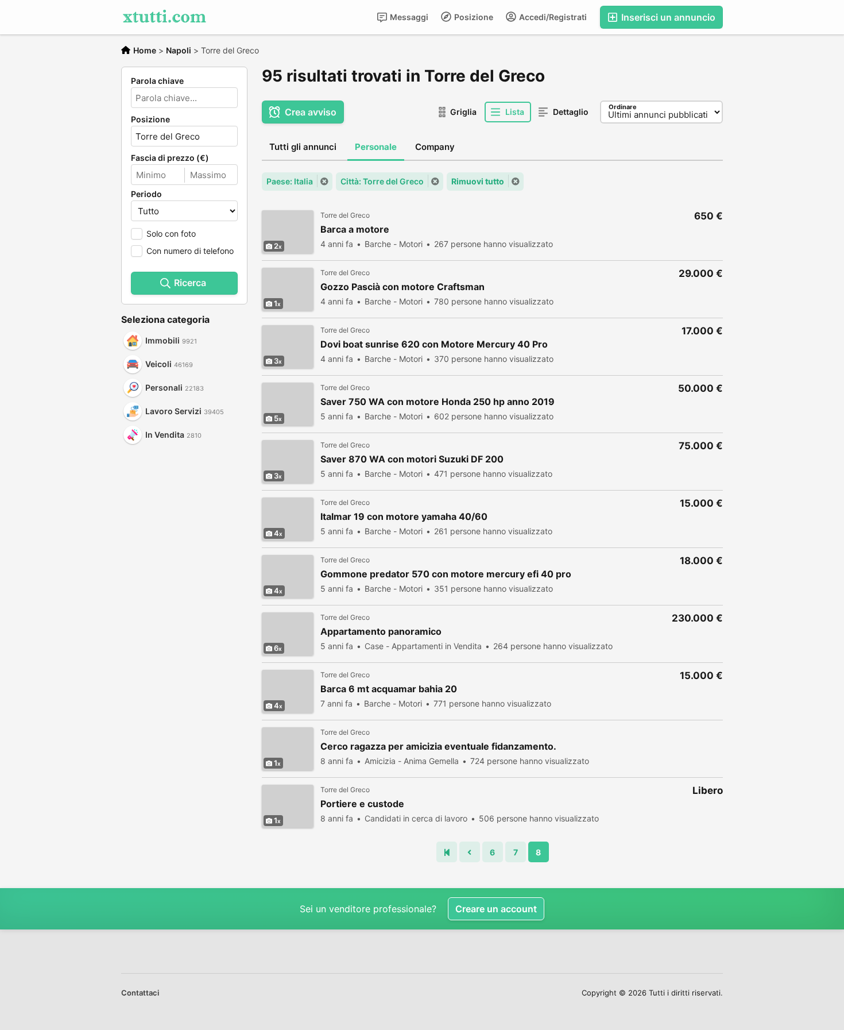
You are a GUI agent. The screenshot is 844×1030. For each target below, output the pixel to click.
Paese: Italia (289, 181)
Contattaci (140, 992)
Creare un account (496, 909)
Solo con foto (171, 233)
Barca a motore (354, 229)
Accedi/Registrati (552, 17)
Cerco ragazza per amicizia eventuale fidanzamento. (438, 746)
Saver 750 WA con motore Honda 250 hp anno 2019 (437, 401)
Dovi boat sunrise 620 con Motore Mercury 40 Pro (434, 344)
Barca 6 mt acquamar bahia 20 (388, 689)
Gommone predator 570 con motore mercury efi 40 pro (445, 574)
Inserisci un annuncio (667, 17)
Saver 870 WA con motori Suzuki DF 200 (412, 459)
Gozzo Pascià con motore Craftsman (402, 286)
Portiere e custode (362, 803)
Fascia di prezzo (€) (170, 158)
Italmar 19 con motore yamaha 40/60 (403, 516)
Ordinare (623, 107)
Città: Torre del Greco (382, 181)
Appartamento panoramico (381, 631)
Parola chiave (157, 81)
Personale (376, 146)
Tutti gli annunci (302, 146)
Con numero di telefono (190, 251)
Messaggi (408, 17)
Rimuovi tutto (477, 181)
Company (435, 146)
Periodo (146, 194)
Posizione (472, 17)
